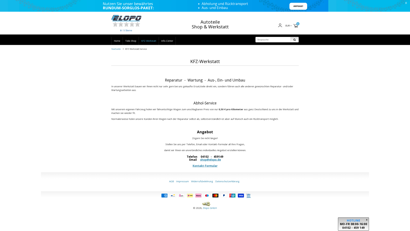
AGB (171, 181)
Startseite (116, 48)
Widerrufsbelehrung (202, 181)
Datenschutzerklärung (227, 181)
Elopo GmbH (210, 208)
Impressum (182, 181)
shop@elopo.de (210, 160)
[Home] (126, 18)
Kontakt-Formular (205, 166)
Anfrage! (298, 6)
